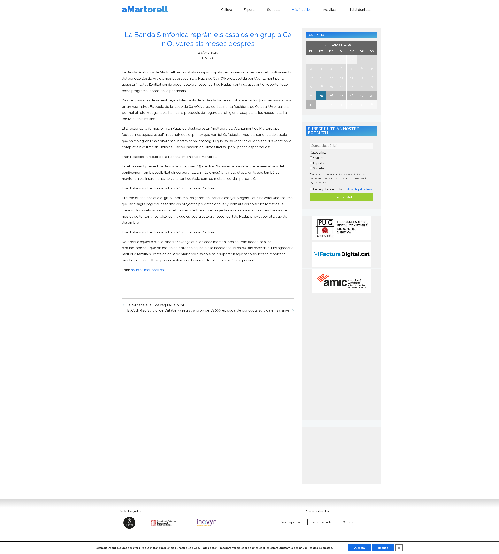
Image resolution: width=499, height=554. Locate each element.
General (208, 58)
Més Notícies (301, 10)
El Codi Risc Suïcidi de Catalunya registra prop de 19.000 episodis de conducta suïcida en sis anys (208, 310)
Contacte (348, 522)
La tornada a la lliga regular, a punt (155, 305)
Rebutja (383, 548)
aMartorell (145, 9)
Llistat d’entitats (359, 10)
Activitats (330, 10)
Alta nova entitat (322, 522)
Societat (273, 10)
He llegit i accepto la (342, 189)
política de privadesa (357, 189)
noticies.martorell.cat (148, 270)
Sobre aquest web (292, 522)
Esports (249, 10)
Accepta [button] (359, 548)
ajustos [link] (327, 548)
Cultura (226, 10)
